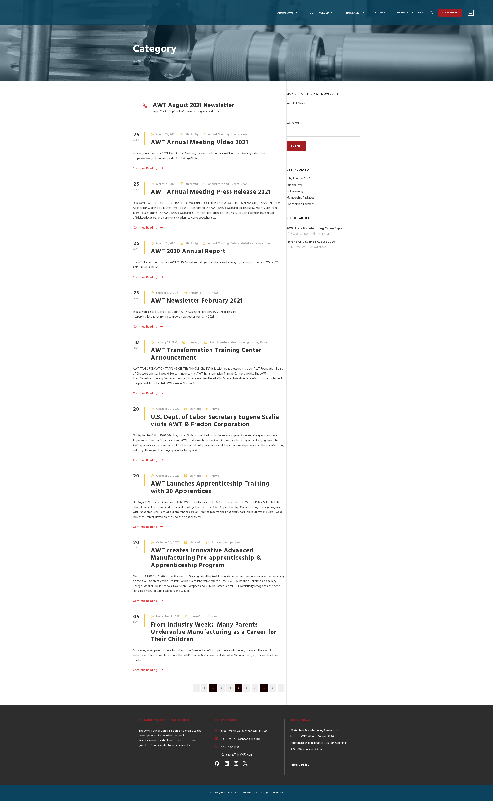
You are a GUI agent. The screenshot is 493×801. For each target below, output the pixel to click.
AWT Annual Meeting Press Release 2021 (211, 192)
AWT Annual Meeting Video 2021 (199, 143)
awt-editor (323, 234)
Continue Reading (145, 168)
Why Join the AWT (298, 178)
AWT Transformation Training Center (234, 342)
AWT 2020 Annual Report (188, 251)
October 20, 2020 (167, 409)
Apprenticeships (222, 542)
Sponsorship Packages (300, 204)
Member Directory (410, 13)
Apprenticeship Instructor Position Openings (318, 743)
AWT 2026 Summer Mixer (306, 749)
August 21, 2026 (300, 234)
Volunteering (295, 191)
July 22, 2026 (298, 247)
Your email (293, 123)
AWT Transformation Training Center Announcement (206, 354)
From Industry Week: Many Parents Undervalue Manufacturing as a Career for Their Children (214, 632)
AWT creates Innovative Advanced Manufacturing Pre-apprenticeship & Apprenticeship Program (206, 558)
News (244, 134)
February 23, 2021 (167, 293)
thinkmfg (192, 134)
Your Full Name (296, 103)
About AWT (285, 13)
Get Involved (319, 13)
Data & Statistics (241, 243)
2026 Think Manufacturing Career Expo (314, 228)
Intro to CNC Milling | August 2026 (311, 241)
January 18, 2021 (166, 342)
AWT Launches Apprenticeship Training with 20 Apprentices (210, 487)
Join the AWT (295, 185)
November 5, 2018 (167, 616)
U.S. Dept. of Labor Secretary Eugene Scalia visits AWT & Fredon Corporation (215, 420)
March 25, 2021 (166, 134)
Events (380, 13)
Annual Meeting (218, 134)
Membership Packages (300, 197)
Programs (352, 13)
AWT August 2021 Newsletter (193, 105)
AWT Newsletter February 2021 (197, 301)
